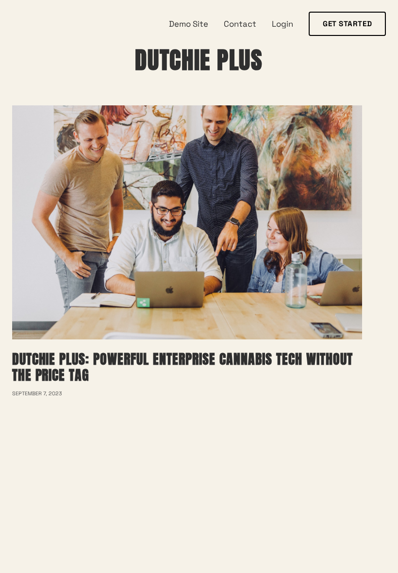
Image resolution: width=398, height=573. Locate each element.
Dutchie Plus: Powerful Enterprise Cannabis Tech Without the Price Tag (182, 367)
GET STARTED (347, 23)
